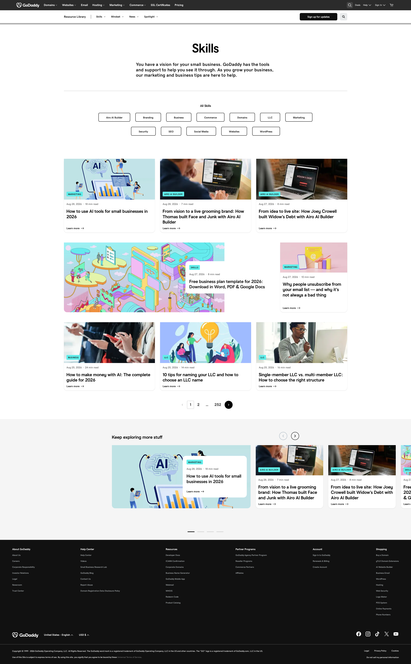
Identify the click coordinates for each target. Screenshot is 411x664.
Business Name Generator (178, 573)
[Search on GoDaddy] (343, 16)
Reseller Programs (244, 561)
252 (217, 404)
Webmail (170, 585)
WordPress (266, 131)
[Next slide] (295, 436)
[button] (191, 531)
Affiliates (240, 573)
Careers (16, 561)
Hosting (379, 585)
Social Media (201, 131)
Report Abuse (86, 585)
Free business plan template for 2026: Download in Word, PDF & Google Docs (227, 284)
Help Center (86, 555)
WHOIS (169, 591)
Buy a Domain (382, 555)
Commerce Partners (245, 567)
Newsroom (17, 585)
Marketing (299, 117)
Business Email (383, 573)
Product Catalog (173, 602)
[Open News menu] (137, 16)
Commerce (210, 117)
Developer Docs (173, 555)
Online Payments (383, 608)
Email (84, 5)
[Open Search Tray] (350, 5)
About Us (16, 555)
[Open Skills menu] (104, 16)
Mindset (115, 16)
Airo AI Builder (114, 117)
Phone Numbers (383, 614)
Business (179, 117)
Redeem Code (172, 597)
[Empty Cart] (391, 5)
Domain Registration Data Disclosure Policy (100, 591)
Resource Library (75, 16)
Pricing (179, 5)
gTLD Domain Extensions (387, 561)
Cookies (395, 651)
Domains (242, 117)
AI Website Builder (384, 567)
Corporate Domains (175, 567)
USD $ (82, 634)
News (132, 16)
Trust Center (18, 591)
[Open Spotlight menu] (157, 16)
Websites (234, 131)
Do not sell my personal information (383, 657)
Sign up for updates (318, 16)
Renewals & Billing (321, 561)
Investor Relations (20, 573)
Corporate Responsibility (23, 567)
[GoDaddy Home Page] (25, 635)
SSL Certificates (160, 5)
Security (143, 131)
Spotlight (149, 16)
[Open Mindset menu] (123, 16)
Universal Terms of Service (129, 657)
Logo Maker (381, 597)
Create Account (320, 567)
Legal (14, 579)
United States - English (57, 634)
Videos (83, 561)
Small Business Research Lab (93, 567)
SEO (171, 131)
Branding (148, 117)
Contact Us (85, 579)
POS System (381, 602)
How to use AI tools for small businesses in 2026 (214, 479)
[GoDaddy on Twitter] (386, 635)
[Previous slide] (283, 436)
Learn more (193, 491)
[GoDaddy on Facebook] (359, 635)
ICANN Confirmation (175, 561)
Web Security (382, 591)
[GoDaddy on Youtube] (396, 635)
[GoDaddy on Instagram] (368, 635)
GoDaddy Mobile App (175, 579)
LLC (270, 117)
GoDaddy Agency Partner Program (251, 555)
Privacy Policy (380, 651)
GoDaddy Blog (86, 573)
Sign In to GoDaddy (321, 555)
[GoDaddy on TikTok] (377, 635)
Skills (99, 16)
